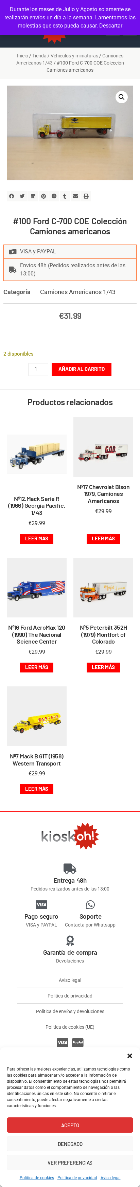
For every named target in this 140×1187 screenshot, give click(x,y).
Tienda (39, 55)
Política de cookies (37, 1177)
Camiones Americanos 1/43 (78, 291)
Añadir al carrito (81, 369)
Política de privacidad (77, 1177)
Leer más (36, 538)
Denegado (70, 1144)
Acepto (70, 1125)
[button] (129, 1056)
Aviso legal (111, 1177)
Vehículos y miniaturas (74, 55)
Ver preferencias (70, 1162)
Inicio (22, 55)
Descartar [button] (110, 25)
